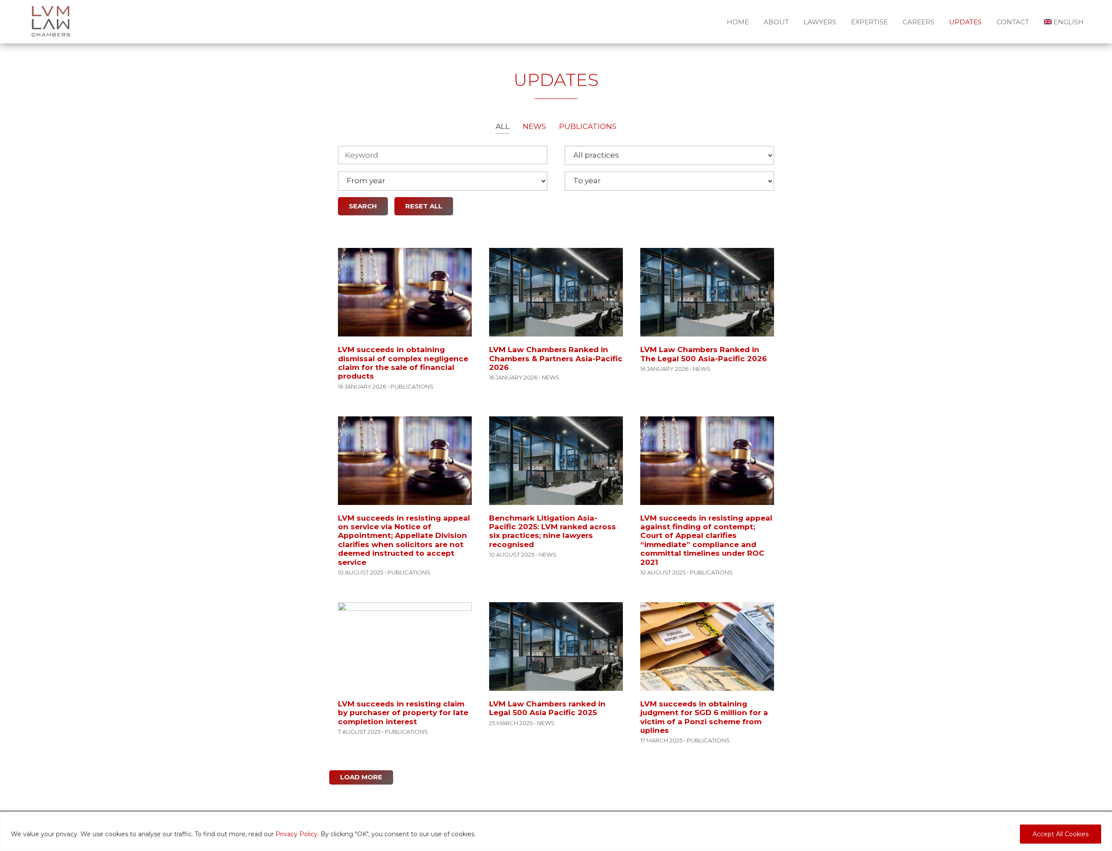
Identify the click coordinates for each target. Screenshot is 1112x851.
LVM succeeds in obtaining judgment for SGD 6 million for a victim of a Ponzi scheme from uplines (704, 717)
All (503, 126)
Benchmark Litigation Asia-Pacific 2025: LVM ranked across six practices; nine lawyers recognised (552, 531)
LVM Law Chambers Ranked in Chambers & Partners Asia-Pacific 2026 (555, 358)
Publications (587, 126)
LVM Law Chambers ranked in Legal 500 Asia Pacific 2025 (547, 708)
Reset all (423, 206)
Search (363, 206)
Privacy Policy (296, 834)
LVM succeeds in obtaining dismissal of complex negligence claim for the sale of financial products (403, 362)
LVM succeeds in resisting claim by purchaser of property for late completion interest (403, 712)
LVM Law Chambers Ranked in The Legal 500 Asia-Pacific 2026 (703, 354)
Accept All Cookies (1061, 834)
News (534, 126)
